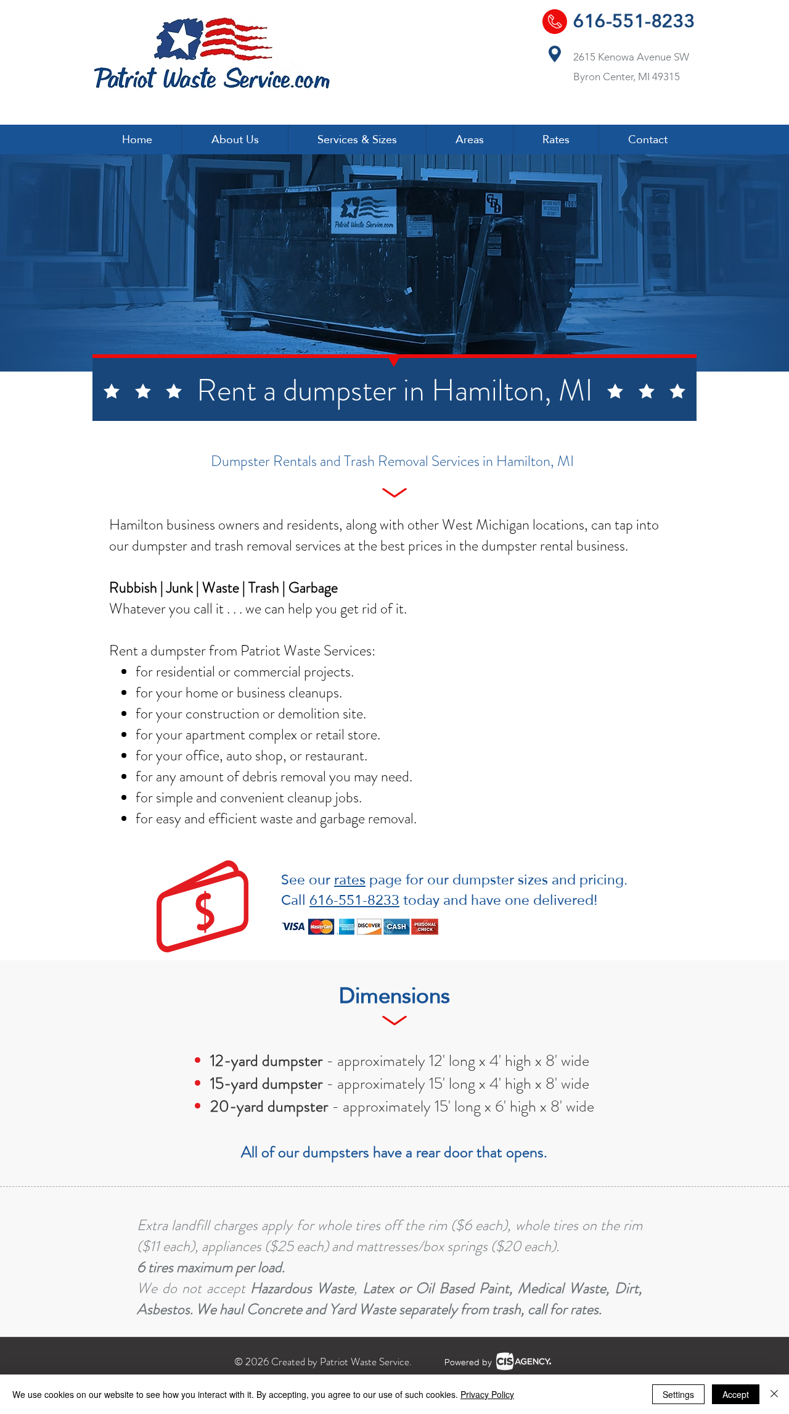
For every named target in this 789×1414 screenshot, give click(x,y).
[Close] (774, 1394)
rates (350, 879)
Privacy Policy (487, 1394)
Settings (678, 1394)
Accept (735, 1394)
